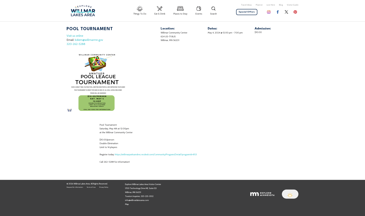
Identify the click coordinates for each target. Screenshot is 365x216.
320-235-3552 (147, 196)
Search (213, 13)
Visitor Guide (292, 5)
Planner (259, 5)
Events (198, 13)
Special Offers (247, 12)
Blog (281, 5)
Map (127, 204)
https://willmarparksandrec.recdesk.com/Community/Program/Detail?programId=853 (156, 154)
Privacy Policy (103, 187)
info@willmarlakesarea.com (137, 200)
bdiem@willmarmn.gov (89, 40)
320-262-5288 (76, 44)
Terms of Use (91, 187)
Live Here (271, 5)
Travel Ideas (246, 5)
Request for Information (75, 187)
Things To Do (139, 13)
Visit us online (75, 35)
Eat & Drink (159, 13)
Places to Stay (180, 13)
